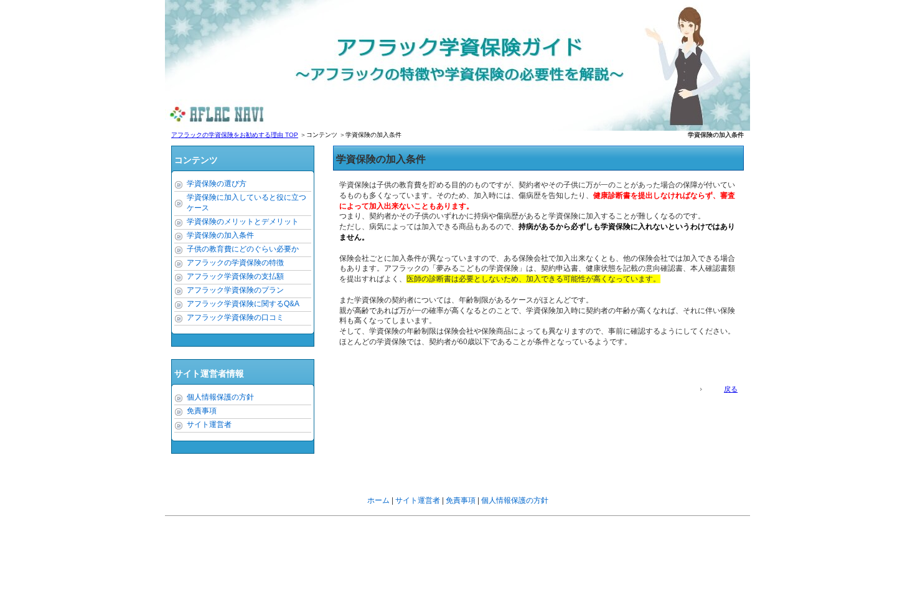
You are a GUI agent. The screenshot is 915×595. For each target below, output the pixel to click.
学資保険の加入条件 (220, 235)
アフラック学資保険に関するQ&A (243, 303)
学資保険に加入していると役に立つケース (246, 202)
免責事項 (202, 410)
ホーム (378, 500)
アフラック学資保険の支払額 (235, 276)
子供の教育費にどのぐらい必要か (243, 249)
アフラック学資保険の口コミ (235, 317)
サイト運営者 (209, 424)
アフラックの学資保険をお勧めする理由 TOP (234, 134)
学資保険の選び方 (216, 183)
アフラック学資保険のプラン (235, 290)
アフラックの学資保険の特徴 (235, 262)
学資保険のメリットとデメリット (243, 221)
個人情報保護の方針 (220, 397)
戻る (731, 389)
